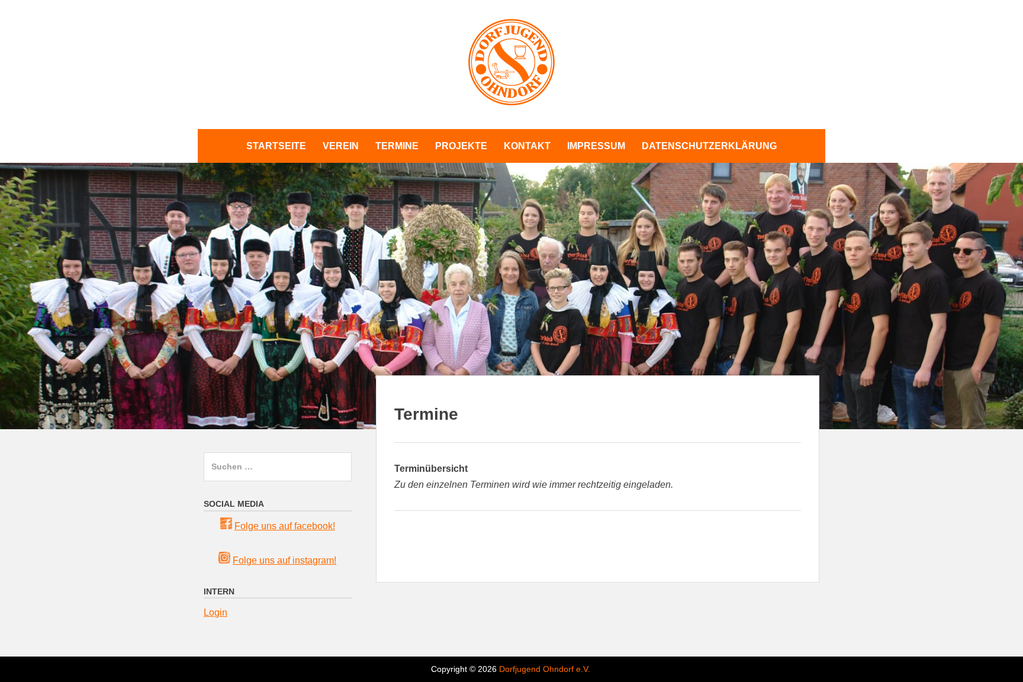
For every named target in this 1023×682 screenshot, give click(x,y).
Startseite (276, 146)
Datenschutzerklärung (709, 146)
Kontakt (527, 146)
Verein (341, 146)
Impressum (596, 146)
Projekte (461, 146)
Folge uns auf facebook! (284, 526)
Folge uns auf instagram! (284, 560)
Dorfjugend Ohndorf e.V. (544, 669)
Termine (397, 146)
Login (215, 612)
